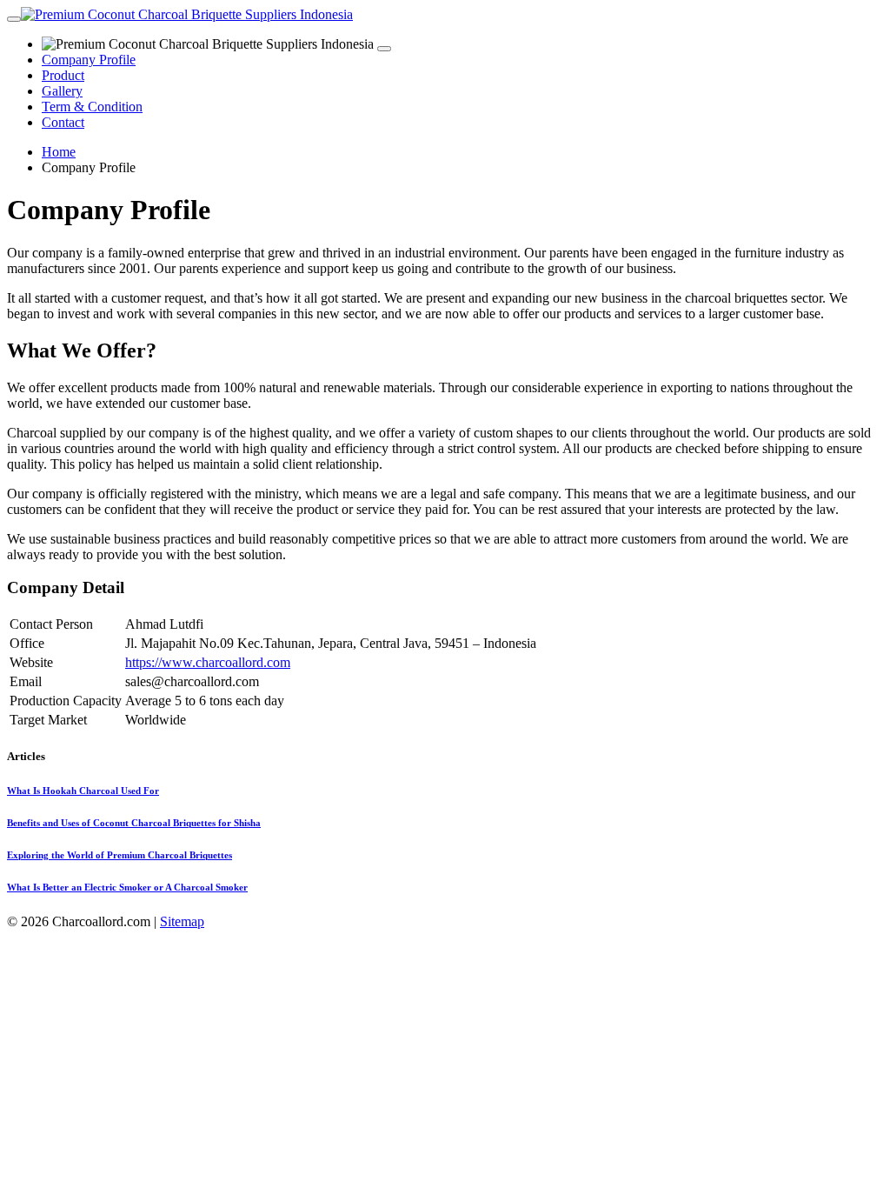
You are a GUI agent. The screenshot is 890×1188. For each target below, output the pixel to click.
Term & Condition (92, 106)
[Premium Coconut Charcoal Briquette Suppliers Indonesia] (187, 14)
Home (59, 151)
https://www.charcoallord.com (207, 662)
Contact (63, 122)
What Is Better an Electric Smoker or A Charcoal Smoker (127, 887)
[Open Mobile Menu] (14, 19)
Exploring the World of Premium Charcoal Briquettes (119, 855)
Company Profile (89, 59)
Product (63, 75)
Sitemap (182, 921)
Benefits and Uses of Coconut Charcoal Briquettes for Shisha (134, 823)
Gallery (62, 90)
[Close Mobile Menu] (384, 48)
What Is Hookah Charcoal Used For (83, 790)
